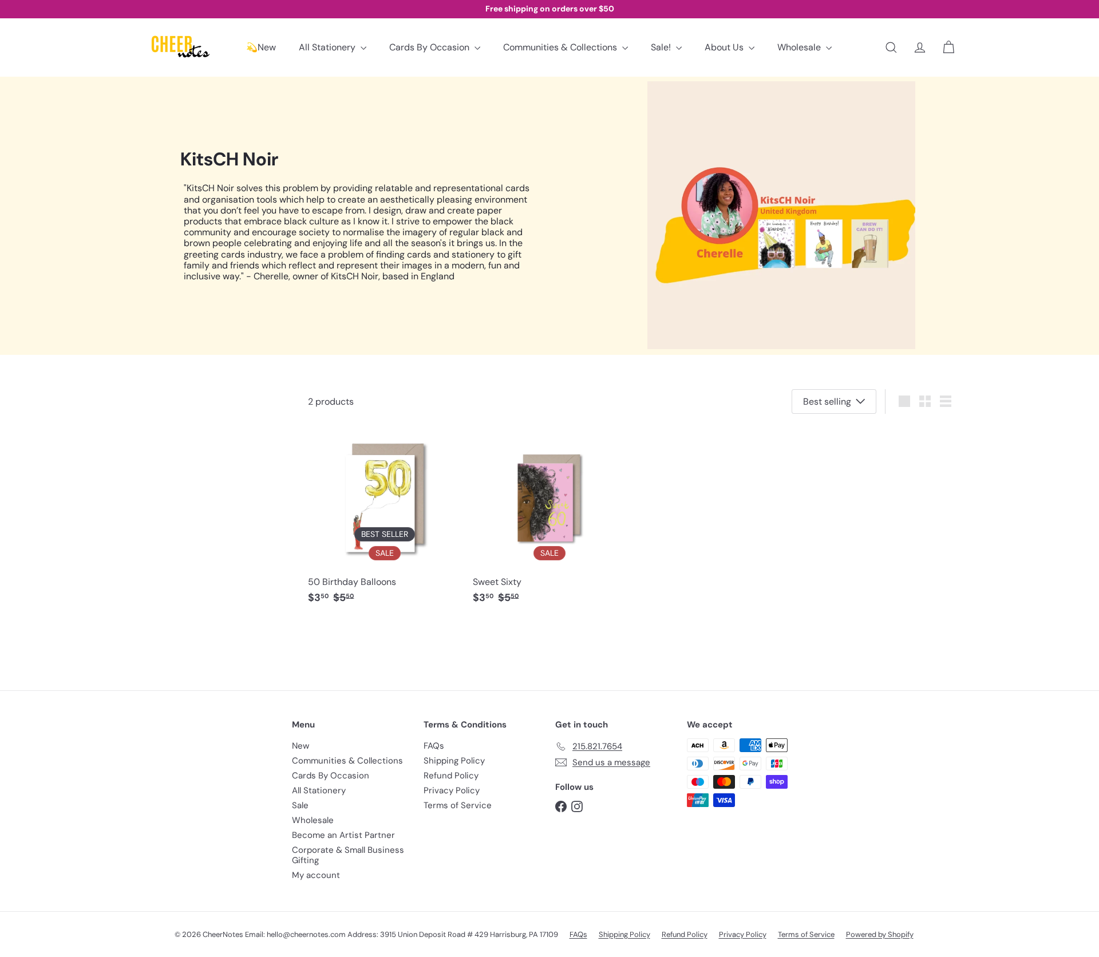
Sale (300, 805)
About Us (725, 47)
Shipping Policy (454, 760)
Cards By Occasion (430, 47)
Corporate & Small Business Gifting (348, 855)
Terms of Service (458, 805)
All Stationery (328, 47)
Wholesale (800, 47)
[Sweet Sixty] (549, 519)
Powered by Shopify (880, 934)
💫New (261, 47)
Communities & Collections (561, 47)
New (300, 746)
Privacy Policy (452, 790)
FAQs (434, 746)
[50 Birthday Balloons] (384, 519)
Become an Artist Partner (343, 835)
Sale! (662, 47)
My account (316, 875)
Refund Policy (451, 775)
